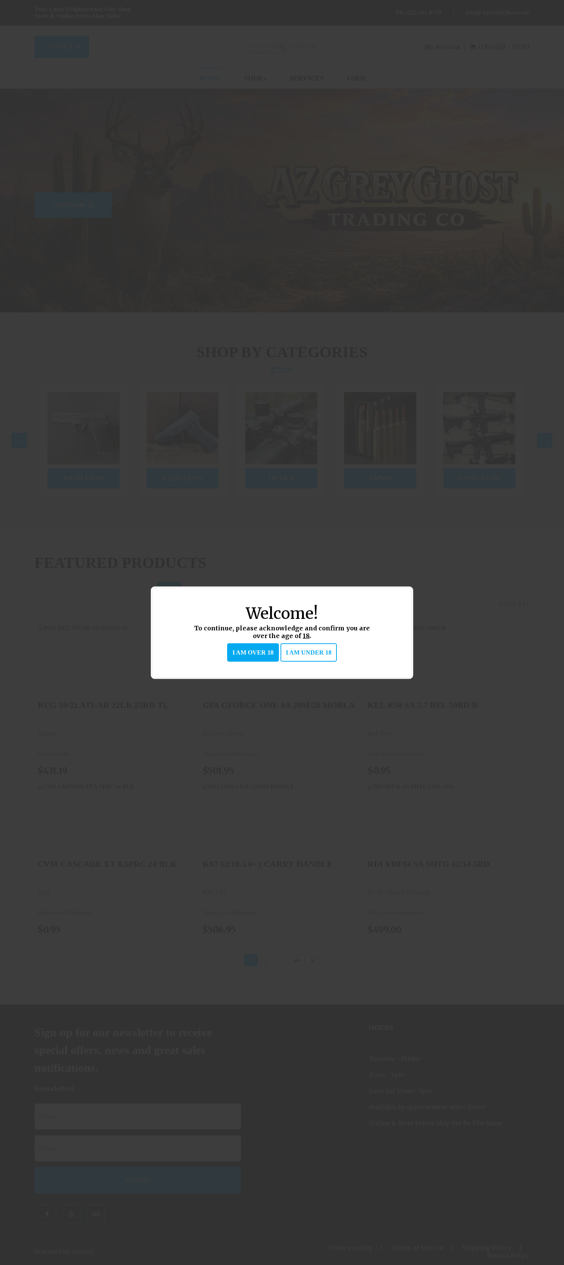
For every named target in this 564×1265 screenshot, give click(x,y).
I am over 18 (253, 652)
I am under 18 (308, 652)
